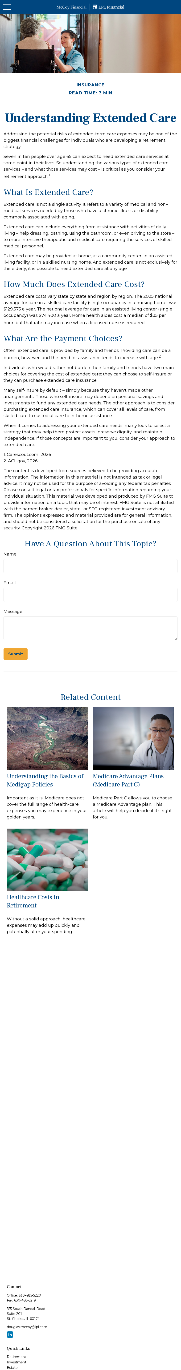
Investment (16, 1362)
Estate (12, 1368)
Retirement (16, 1357)
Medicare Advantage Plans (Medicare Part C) (128, 780)
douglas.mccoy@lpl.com (27, 1327)
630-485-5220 (30, 1295)
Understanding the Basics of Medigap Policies (45, 780)
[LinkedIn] (10, 1334)
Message (13, 611)
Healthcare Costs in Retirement (33, 901)
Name (10, 554)
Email (10, 582)
